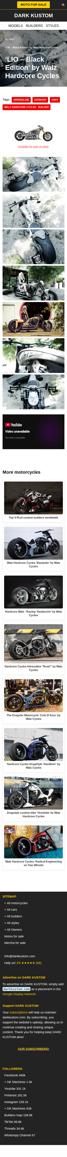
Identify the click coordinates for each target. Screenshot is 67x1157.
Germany (40, 100)
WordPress (47, 1153)
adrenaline (21, 100)
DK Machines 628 (19, 1108)
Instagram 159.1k (16, 1102)
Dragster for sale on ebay (33, 146)
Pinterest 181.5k (15, 1095)
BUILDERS (34, 26)
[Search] (63, 4)
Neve (16, 1153)
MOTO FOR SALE (33, 4)
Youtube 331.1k (15, 1088)
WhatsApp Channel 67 (19, 1135)
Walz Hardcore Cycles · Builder (26, 107)
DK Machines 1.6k (19, 1082)
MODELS (15, 26)
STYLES (52, 26)
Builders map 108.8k (18, 1115)
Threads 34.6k (14, 1128)
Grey (55, 100)
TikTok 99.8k (12, 1122)
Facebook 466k (14, 1075)
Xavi (11, 39)
